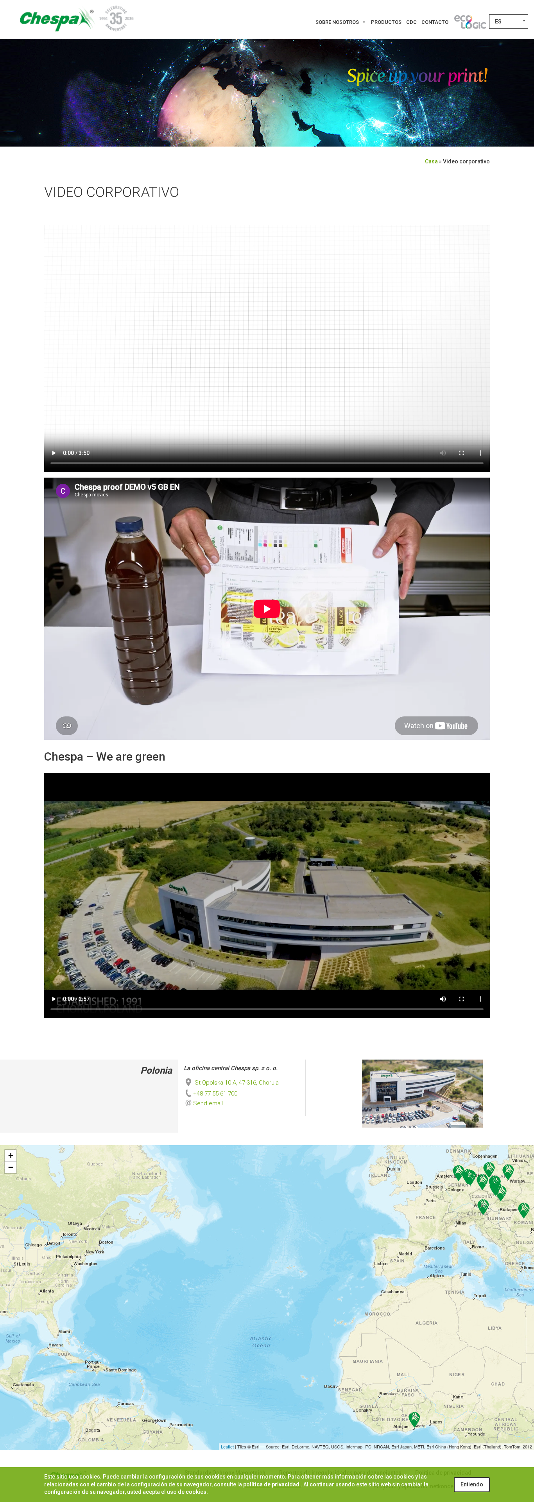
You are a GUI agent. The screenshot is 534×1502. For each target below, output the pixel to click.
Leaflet (227, 1446)
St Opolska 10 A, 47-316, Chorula (236, 1082)
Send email (208, 1103)
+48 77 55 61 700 (215, 1093)
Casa (431, 161)
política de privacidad (272, 1484)
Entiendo (472, 1484)
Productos (386, 22)
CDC (411, 22)
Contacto (434, 22)
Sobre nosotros (337, 22)
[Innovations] (470, 22)
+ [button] (10, 1155)
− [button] (10, 1167)
